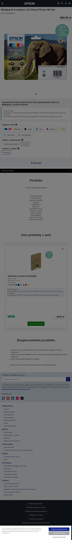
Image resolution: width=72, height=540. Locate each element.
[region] (35, 532)
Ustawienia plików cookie (59, 537)
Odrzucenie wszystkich (59, 533)
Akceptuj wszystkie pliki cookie (59, 529)
